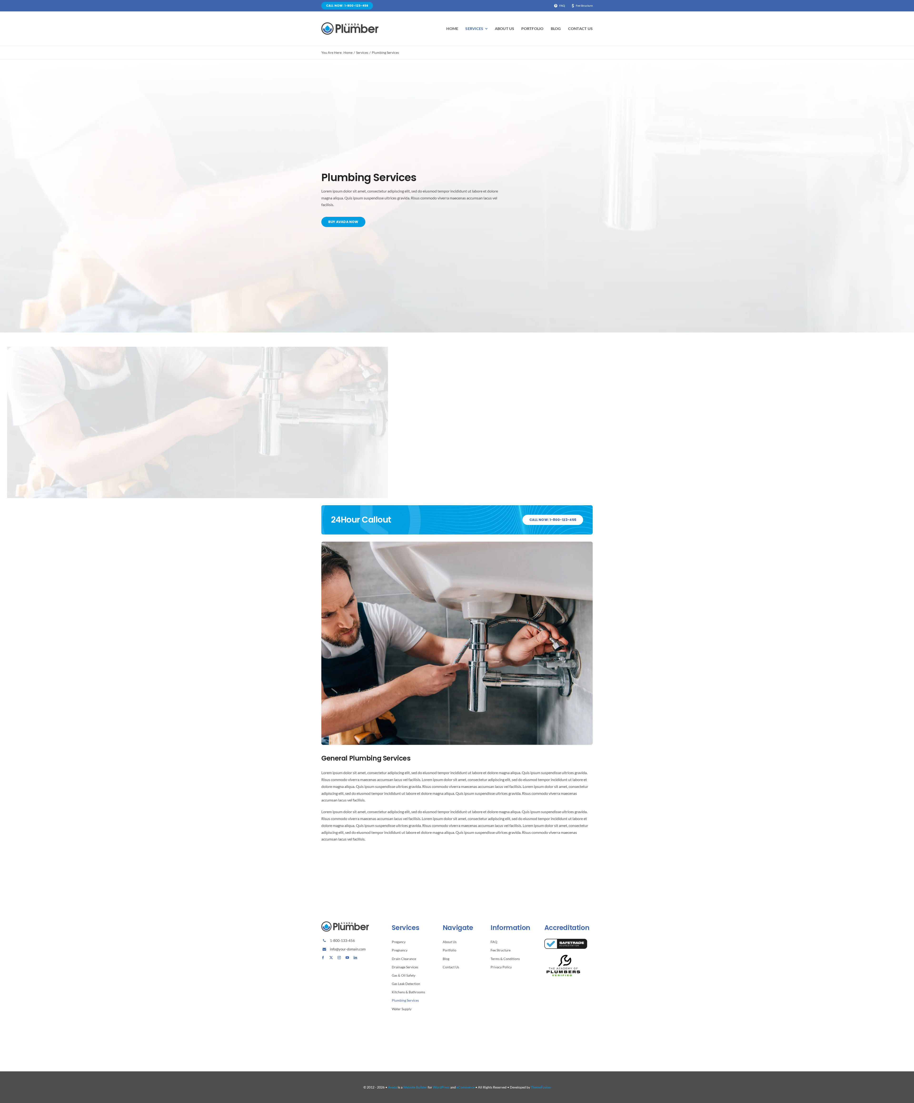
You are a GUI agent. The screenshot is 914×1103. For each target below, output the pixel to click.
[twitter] (331, 957)
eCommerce (466, 1087)
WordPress (441, 1087)
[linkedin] (355, 957)
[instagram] (339, 957)
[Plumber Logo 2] (349, 24)
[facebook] (323, 957)
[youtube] (347, 957)
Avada (392, 1087)
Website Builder (415, 1087)
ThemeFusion (541, 1087)
